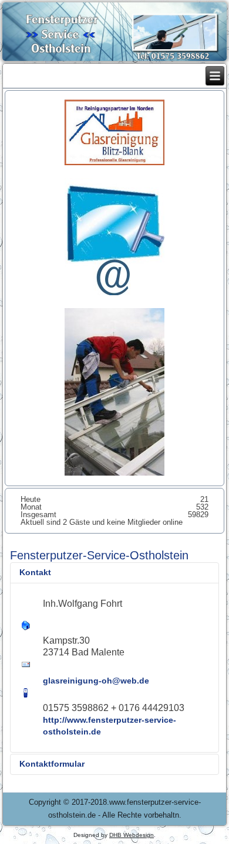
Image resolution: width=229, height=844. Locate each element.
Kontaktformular (52, 763)
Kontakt (35, 572)
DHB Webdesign (131, 835)
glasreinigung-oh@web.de (96, 680)
